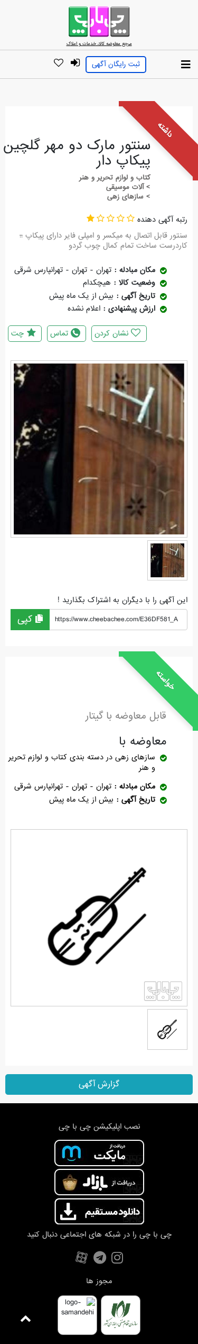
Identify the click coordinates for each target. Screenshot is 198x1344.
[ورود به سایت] (75, 63)
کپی (26, 619)
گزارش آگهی (99, 1084)
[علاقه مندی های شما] (58, 63)
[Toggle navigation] (185, 65)
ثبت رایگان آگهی (116, 64)
